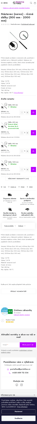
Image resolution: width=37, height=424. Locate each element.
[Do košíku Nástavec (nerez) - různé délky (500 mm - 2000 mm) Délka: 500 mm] (33, 112)
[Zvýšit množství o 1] (27, 112)
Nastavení (18, 411)
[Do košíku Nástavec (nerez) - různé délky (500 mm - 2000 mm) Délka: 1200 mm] (33, 169)
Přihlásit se (28, 345)
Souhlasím (18, 418)
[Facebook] (17, 385)
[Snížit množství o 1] (22, 112)
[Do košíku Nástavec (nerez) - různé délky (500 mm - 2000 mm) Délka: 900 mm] (33, 151)
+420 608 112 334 (20, 372)
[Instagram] (21, 385)
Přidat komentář (18, 291)
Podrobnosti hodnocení (28, 24)
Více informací (22, 407)
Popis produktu (9, 226)
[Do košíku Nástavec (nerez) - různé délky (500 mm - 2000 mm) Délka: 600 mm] (33, 132)
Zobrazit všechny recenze (22, 315)
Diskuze (20, 226)
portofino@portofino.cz (20, 369)
